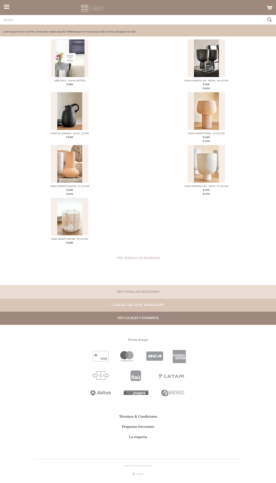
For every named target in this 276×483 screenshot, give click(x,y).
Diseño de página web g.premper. (138, 466)
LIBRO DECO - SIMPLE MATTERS (69, 80)
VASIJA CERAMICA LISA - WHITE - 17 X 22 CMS (206, 186)
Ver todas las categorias (138, 291)
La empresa (138, 437)
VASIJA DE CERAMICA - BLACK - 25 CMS (70, 133)
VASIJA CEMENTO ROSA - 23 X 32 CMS (206, 133)
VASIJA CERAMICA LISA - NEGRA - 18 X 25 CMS (206, 80)
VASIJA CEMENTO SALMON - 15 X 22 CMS (69, 186)
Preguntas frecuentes (138, 427)
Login (140, 474)
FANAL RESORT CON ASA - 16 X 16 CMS (69, 239)
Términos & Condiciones (138, 416)
